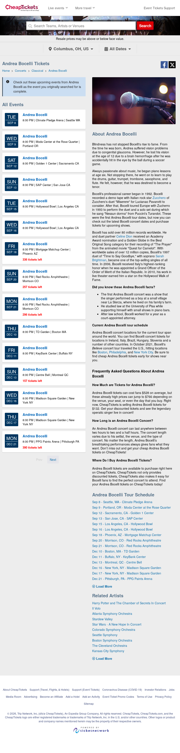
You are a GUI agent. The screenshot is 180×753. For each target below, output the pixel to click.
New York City (143, 352)
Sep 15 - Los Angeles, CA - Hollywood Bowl (122, 524)
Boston (102, 352)
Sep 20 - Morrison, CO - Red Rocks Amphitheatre (126, 540)
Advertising (30, 696)
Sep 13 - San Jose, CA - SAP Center (117, 518)
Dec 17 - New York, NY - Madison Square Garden (126, 573)
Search (145, 25)
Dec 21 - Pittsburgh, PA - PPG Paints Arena (122, 579)
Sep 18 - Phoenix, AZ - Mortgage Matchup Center (126, 535)
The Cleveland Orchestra (109, 645)
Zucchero (159, 197)
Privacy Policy (163, 696)
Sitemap (89, 703)
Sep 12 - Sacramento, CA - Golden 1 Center (123, 513)
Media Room (13, 696)
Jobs (172, 689)
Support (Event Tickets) (86, 689)
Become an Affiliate (51, 696)
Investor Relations (155, 689)
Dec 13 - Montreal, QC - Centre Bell (117, 562)
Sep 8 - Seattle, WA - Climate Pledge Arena (122, 502)
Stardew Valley (102, 619)
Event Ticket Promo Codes (118, 696)
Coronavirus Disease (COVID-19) (122, 689)
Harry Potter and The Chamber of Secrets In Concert (129, 603)
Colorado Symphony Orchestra (113, 629)
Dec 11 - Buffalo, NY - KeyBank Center (119, 557)
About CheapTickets (15, 689)
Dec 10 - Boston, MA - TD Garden (115, 551)
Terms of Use (144, 696)
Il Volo (96, 608)
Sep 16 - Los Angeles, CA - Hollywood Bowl (122, 529)
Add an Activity (91, 696)
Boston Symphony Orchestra (112, 640)
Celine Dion (124, 236)
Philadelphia (117, 352)
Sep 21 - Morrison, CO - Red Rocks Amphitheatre (126, 546)
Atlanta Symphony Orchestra (112, 613)
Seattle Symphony (104, 635)
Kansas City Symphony (108, 651)
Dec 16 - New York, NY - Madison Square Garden (126, 568)
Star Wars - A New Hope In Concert (116, 624)
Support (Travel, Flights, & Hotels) (49, 689)
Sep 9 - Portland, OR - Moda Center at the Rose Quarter (131, 507)
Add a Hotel (73, 696)
